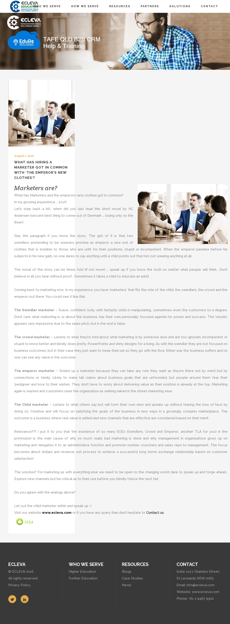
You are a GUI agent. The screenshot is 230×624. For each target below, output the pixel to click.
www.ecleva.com (56, 513)
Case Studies (132, 578)
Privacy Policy (19, 585)
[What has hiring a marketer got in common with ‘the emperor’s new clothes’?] (41, 113)
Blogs (126, 572)
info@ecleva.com (201, 585)
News (126, 585)
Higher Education (82, 572)
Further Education (83, 578)
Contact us (155, 513)
